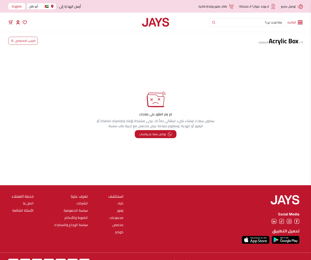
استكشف (115, 196)
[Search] (213, 22)
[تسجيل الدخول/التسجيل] (18, 22)
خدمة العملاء (23, 196)
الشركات (82, 203)
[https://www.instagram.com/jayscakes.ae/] (289, 221)
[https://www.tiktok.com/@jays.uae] (281, 221)
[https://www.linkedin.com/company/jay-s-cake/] (274, 221)
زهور (120, 210)
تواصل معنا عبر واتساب (152, 134)
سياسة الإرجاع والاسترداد (71, 225)
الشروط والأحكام (76, 217)
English (17, 6)
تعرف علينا (79, 196)
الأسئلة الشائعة (23, 210)
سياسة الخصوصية (76, 210)
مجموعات (116, 217)
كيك (120, 203)
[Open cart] (10, 22)
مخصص (117, 225)
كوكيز (119, 232)
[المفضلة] (25, 22)
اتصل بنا (28, 203)
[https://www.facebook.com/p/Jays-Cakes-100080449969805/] (296, 221)
